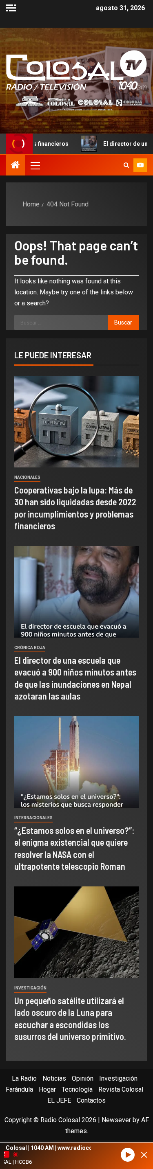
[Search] (126, 165)
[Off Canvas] (11, 7)
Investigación (30, 988)
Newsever (116, 1120)
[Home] (15, 165)
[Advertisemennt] (76, 103)
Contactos (91, 1100)
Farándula (19, 1089)
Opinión (82, 1078)
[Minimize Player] (144, 1154)
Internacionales (33, 818)
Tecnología (77, 1089)
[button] (35, 165)
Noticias (54, 1078)
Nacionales (27, 477)
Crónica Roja (29, 647)
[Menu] (35, 165)
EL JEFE (59, 1100)
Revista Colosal (120, 1089)
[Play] (128, 1155)
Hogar (47, 1089)
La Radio (24, 1078)
